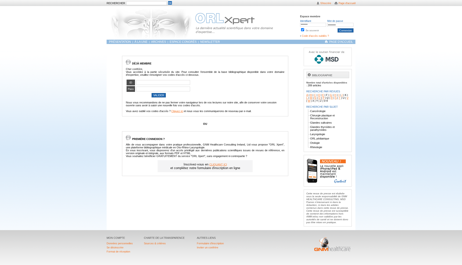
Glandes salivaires (321, 122)
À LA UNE (141, 42)
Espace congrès (183, 42)
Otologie (315, 142)
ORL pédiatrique (319, 138)
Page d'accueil (347, 3)
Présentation (120, 42)
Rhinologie (316, 147)
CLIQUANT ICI (218, 164)
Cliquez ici (177, 111)
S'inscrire (325, 3)
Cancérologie (318, 111)
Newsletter (210, 42)
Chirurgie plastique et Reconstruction (322, 117)
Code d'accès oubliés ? (315, 35)
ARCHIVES (158, 42)
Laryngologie (317, 134)
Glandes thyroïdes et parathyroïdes (322, 128)
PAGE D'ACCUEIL (341, 42)
